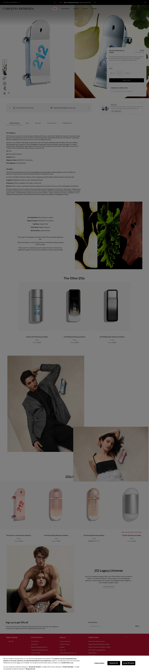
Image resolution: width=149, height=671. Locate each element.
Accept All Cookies (128, 663)
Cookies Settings (99, 663)
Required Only (114, 663)
